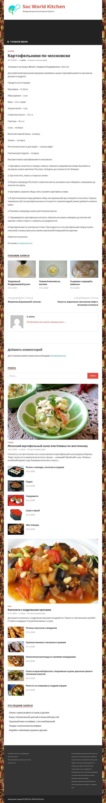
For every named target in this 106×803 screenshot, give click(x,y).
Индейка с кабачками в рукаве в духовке (28, 730)
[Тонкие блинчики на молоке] (53, 278)
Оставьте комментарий (37, 60)
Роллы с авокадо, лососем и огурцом (45, 467)
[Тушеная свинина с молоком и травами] (16, 651)
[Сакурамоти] (16, 505)
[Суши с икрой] (16, 519)
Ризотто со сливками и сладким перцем (46, 685)
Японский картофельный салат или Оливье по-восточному (48, 445)
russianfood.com (25, 243)
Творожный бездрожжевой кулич (19, 282)
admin (23, 60)
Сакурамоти (32, 496)
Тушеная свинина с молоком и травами (46, 642)
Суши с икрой (33, 510)
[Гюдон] (16, 490)
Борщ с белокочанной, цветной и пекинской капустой (34, 717)
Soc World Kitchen (44, 6)
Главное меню (19, 41)
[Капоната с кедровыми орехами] (53, 604)
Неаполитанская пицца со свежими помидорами (51, 657)
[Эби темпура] (16, 534)
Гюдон (29, 481)
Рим (9, 606)
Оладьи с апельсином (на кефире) (25, 726)
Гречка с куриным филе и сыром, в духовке (29, 712)
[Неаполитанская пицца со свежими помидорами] (16, 666)
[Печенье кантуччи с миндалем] (16, 637)
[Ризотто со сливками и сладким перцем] (16, 695)
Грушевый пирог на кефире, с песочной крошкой (32, 721)
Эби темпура (32, 525)
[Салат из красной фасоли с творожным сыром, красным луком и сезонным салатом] (16, 680)
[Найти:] (53, 376)
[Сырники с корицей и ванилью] (84, 278)
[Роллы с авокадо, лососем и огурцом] (16, 476)
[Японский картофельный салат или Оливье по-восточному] (53, 440)
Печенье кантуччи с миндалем (41, 628)
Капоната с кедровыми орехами (29, 609)
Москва (11, 51)
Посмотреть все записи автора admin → (46, 322)
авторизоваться (58, 355)
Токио (10, 442)
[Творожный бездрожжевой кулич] (22, 278)
